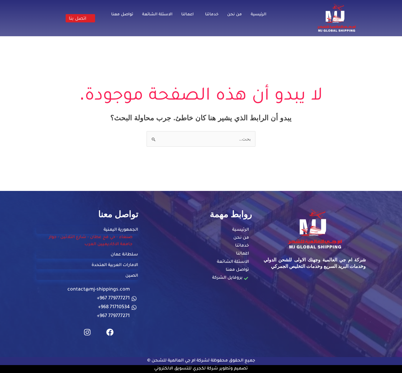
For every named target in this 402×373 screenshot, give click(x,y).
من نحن (234, 14)
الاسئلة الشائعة (157, 14)
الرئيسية (258, 14)
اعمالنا (187, 14)
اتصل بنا (77, 18)
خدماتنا (211, 14)
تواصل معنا (122, 14)
